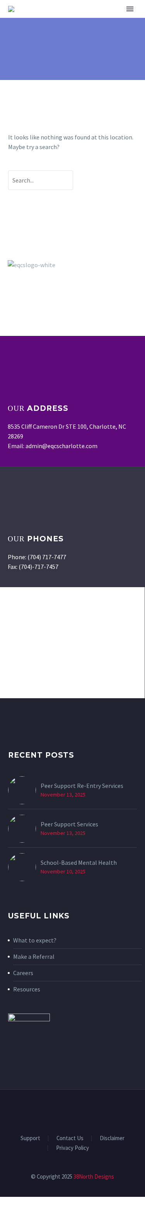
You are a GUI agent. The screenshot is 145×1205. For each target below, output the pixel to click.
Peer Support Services (69, 824)
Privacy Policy (72, 1148)
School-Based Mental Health (79, 862)
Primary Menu (130, 9)
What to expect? (34, 940)
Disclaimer (112, 1138)
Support (30, 1138)
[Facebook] (68, 1111)
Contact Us (70, 1138)
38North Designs (93, 1176)
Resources (26, 989)
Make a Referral (34, 956)
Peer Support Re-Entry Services (82, 785)
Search (110, 180)
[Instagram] (78, 1111)
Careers (23, 973)
